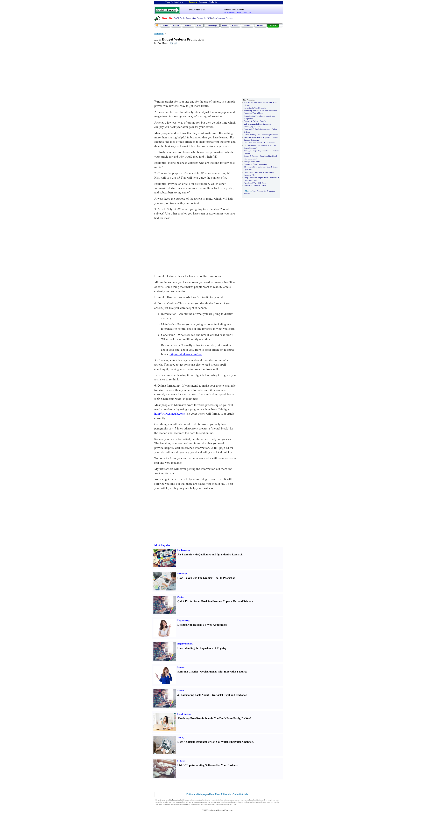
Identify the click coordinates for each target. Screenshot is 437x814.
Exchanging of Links (252, 127)
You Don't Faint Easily (227, 718)
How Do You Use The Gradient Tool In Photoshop (206, 577)
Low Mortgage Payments (223, 18)
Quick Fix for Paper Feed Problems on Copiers (204, 601)
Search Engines (184, 714)
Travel (165, 25)
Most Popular (162, 545)
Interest (260, 25)
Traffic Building (250, 135)
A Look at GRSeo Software (254, 167)
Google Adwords (250, 178)
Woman (273, 25)
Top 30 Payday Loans (182, 18)
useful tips (219, 804)
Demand (255, 156)
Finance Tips (167, 18)
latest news (197, 804)
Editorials (159, 33)
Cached (255, 121)
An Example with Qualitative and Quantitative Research (210, 554)
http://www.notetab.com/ (169, 413)
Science (180, 690)
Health (176, 25)
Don (267, 116)
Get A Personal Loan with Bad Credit (238, 12)
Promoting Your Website (253, 113)
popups (194, 802)
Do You (246, 718)
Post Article (248, 129)
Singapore (193, 2)
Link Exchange (250, 124)
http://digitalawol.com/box (186, 354)
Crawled (247, 121)
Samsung (181, 667)
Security (181, 737)
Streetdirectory (212, 810)
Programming (183, 620)
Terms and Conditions (225, 810)
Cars (199, 25)
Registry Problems (185, 644)
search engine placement (229, 802)
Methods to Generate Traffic (255, 186)
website (216, 800)
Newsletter (248, 108)
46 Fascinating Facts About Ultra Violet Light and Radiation (212, 695)
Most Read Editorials (220, 794)
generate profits (204, 802)
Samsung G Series (187, 671)
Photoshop (182, 573)
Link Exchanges (264, 124)
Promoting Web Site (251, 111)
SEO (231, 804)
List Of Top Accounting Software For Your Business (207, 765)
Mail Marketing (261, 164)
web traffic (247, 800)
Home (224, 25)
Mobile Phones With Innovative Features (223, 671)
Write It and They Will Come (255, 183)
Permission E (249, 164)
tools (211, 804)
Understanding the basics (268, 135)
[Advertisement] (182, 72)
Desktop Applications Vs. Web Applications (202, 624)
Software (181, 761)
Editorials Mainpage (197, 794)
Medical (188, 25)
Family (235, 25)
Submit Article (240, 794)
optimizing (206, 800)
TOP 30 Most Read (197, 10)
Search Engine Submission (254, 116)
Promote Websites (269, 111)
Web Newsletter (260, 108)
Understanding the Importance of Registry (202, 648)
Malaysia (213, 2)
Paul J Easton (163, 43)
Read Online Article (262, 129)
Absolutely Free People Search (195, 718)
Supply (246, 156)
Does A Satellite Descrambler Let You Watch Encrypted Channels (215, 741)
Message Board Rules (252, 161)
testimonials (261, 800)
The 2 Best (248, 143)
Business (247, 25)
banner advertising (252, 802)
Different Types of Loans (234, 10)
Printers (180, 597)
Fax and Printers (243, 601)
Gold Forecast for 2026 (201, 18)
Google (263, 121)
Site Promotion (183, 550)
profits (184, 804)
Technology (212, 25)
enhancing (196, 800)
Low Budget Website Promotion (179, 39)
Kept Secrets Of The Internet (264, 143)
